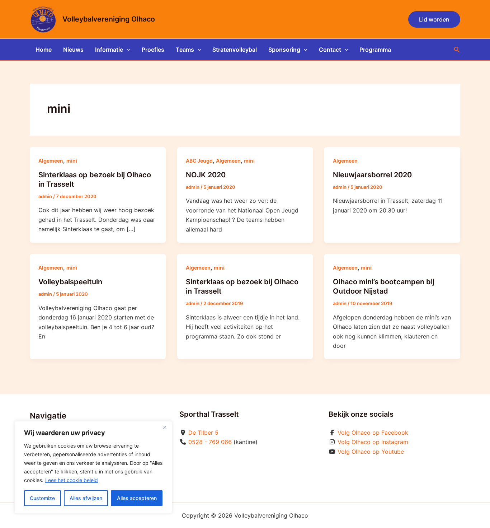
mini (71, 161)
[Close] (164, 427)
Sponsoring (284, 49)
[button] (434, 19)
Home (44, 49)
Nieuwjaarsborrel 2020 (372, 174)
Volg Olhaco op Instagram (373, 441)
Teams (185, 49)
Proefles (153, 49)
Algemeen (50, 161)
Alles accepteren (137, 498)
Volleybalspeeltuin (70, 281)
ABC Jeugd (199, 161)
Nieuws (73, 49)
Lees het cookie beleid (71, 480)
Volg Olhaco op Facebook (373, 432)
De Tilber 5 (203, 432)
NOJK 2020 (206, 174)
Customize (42, 498)
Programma (375, 49)
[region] (93, 467)
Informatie (109, 49)
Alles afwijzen (86, 498)
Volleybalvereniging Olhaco (108, 19)
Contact (330, 49)
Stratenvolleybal (234, 49)
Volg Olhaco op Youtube (371, 451)
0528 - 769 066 (210, 441)
